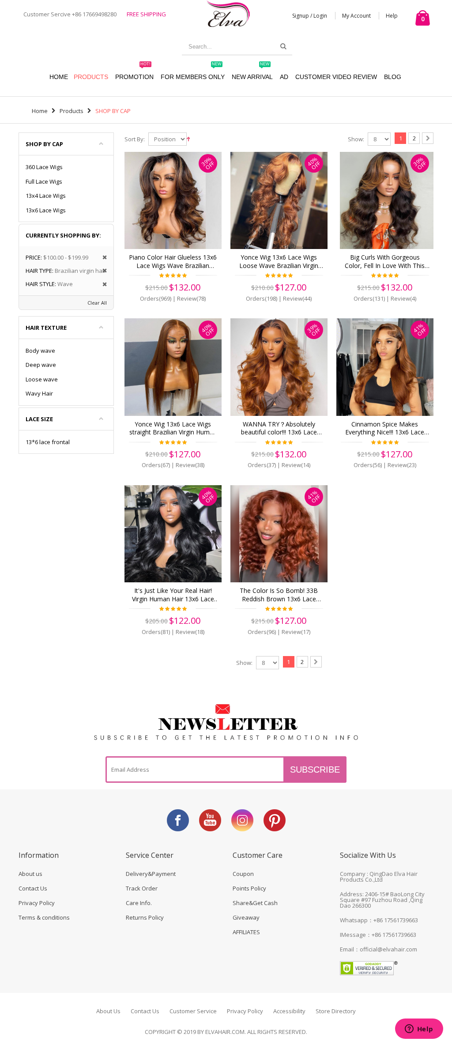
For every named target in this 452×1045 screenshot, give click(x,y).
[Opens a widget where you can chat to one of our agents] (419, 1030)
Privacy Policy (37, 903)
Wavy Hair (39, 393)
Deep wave (41, 365)
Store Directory (336, 1011)
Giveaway (246, 917)
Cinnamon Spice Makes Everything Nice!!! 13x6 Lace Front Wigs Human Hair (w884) (385, 428)
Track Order (142, 888)
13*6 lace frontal (48, 442)
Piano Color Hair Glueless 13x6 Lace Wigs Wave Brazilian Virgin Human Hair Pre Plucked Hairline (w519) (173, 261)
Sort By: (134, 139)
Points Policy (249, 888)
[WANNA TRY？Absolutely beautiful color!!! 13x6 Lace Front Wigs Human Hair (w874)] (279, 366)
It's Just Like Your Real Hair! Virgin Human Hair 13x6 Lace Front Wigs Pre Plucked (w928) (173, 595)
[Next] (427, 138)
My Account (356, 15)
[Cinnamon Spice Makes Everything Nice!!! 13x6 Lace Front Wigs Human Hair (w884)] (384, 366)
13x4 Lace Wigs (46, 196)
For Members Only (193, 72)
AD (284, 76)
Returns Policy (145, 917)
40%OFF (314, 163)
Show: (356, 139)
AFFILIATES (246, 932)
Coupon (243, 874)
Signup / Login (309, 15)
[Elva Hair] (228, 13)
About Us (108, 1011)
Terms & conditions (44, 917)
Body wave (40, 351)
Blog (392, 76)
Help (392, 15)
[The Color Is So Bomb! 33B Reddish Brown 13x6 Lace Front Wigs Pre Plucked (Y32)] (279, 533)
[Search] (283, 46)
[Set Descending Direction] (188, 138)
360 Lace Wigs (44, 167)
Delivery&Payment (151, 874)
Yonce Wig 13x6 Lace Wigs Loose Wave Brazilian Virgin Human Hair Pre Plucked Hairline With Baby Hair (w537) (279, 261)
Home (40, 111)
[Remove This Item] (102, 258)
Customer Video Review (336, 76)
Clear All (97, 302)
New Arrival (252, 72)
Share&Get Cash (255, 903)
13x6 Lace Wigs (46, 210)
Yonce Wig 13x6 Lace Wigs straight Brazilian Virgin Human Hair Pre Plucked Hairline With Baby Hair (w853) (173, 428)
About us (30, 874)
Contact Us (33, 888)
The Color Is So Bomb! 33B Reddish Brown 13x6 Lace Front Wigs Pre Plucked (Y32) (278, 595)
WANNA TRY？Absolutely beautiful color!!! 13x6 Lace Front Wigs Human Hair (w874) (279, 428)
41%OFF (420, 329)
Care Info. (139, 903)
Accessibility (289, 1011)
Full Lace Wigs (44, 181)
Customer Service (193, 1011)
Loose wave (42, 379)
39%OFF (208, 163)
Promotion (134, 72)
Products (91, 76)
